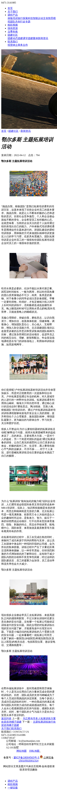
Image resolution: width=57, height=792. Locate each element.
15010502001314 (28, 760)
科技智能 (33, 18)
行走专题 (25, 21)
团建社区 (13, 35)
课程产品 (13, 15)
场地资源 (13, 28)
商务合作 (23, 45)
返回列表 (6, 718)
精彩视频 (13, 25)
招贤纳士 (13, 45)
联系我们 (13, 41)
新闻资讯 (43, 38)
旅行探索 (23, 18)
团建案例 (33, 38)
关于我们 (13, 11)
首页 (10, 8)
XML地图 (34, 751)
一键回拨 (13, 787)
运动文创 (43, 18)
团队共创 (15, 21)
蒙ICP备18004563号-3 (26, 757)
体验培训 (13, 18)
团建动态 (13, 38)
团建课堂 (23, 38)
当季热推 (13, 31)
